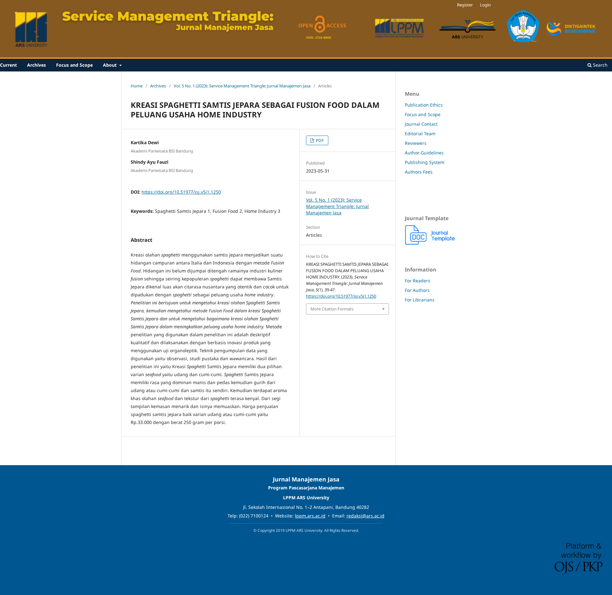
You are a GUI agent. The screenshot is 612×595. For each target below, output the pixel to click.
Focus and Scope (74, 65)
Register (465, 5)
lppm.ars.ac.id (310, 516)
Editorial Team (420, 133)
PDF (319, 140)
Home (136, 86)
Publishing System (424, 162)
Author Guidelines (424, 153)
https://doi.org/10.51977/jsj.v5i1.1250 (181, 192)
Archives (36, 65)
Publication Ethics (424, 105)
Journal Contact (421, 124)
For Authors (417, 290)
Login (485, 5)
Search (600, 65)
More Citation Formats (331, 309)
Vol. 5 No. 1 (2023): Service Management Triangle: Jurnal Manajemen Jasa (242, 86)
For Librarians (419, 300)
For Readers (417, 281)
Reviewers (415, 143)
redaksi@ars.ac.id (365, 516)
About (110, 65)
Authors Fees (419, 172)
